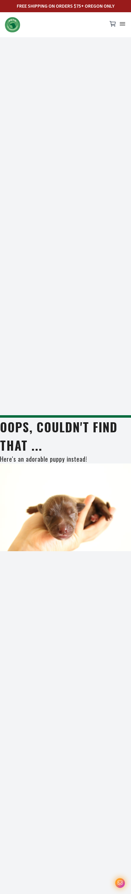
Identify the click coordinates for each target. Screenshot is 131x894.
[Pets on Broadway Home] (53, 24)
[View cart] (113, 25)
